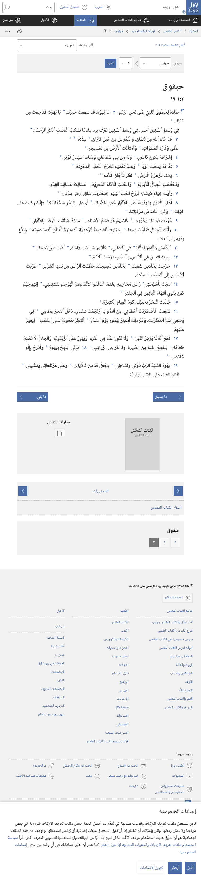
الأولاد (189, 682)
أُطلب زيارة (58, 646)
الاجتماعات (58, 672)
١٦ (175, 311)
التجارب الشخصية (53, 706)
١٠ (175, 230)
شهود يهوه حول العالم (51, 714)
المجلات (124, 665)
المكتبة (193, 31)
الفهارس (124, 690)
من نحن (60, 626)
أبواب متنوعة (120, 656)
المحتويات (100, 491)
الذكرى (61, 680)
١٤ (175, 284)
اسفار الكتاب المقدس (166, 507)
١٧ (175, 338)
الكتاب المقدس (172, 31)
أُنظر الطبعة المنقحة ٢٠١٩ (169, 45)
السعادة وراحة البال (181, 656)
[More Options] (8, 31)
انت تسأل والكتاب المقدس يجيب (172, 622)
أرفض (175, 867)
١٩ (175, 365)
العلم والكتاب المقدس (180, 699)
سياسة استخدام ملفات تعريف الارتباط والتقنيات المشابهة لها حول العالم (102, 841)
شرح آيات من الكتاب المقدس (175, 631)
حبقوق (119, 31)
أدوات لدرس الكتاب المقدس (176, 648)
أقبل (190, 867)
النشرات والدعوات (118, 648)
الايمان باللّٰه (186, 690)
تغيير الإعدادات (151, 867)
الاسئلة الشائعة (56, 638)
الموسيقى (123, 724)
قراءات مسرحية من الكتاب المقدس (107, 741)
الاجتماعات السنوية (53, 689)
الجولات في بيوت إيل (51, 663)
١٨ (83, 347)
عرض (177, 63)
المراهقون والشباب (181, 673)
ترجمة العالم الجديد (143, 31)
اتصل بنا (59, 655)
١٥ (175, 302)
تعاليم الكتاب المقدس (180, 611)
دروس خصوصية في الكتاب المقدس (171, 639)
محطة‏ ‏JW (122, 707)
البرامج (124, 682)
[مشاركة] (19, 31)
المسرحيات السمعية (117, 733)
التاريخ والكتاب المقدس (178, 707)
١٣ (175, 266)
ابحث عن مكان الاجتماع (81, 766)
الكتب (125, 631)
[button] (131, 20)
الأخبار (61, 611)
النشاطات (59, 697)
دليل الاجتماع (120, 673)
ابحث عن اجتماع (132, 766)
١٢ (175, 257)
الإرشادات (123, 699)
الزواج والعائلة (184, 665)
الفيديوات (122, 716)
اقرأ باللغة (86, 45)
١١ (175, 248)
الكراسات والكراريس (116, 639)
